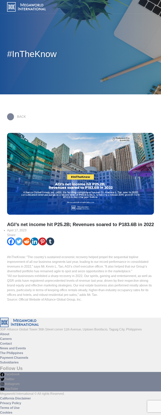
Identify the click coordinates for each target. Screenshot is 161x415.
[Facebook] (11, 241)
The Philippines (11, 353)
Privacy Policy (10, 403)
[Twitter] (19, 241)
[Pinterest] (42, 241)
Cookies (6, 412)
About (4, 334)
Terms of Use (10, 407)
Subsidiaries (9, 362)
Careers (6, 338)
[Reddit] (27, 241)
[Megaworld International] (26, 7)
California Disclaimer (15, 398)
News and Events (13, 348)
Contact (6, 343)
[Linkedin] (34, 241)
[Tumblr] (50, 241)
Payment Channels (14, 357)
